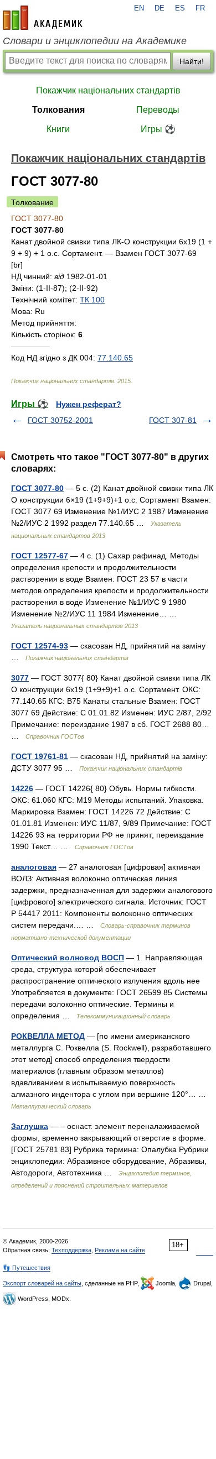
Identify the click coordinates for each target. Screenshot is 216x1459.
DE (159, 8)
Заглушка (29, 1126)
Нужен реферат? (88, 404)
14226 (22, 788)
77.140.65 (115, 357)
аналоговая (33, 866)
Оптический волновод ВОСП (67, 957)
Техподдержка (71, 1250)
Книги (58, 129)
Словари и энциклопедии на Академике (95, 40)
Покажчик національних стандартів (108, 90)
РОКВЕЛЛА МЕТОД (48, 1036)
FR (200, 8)
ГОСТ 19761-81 (39, 756)
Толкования (58, 109)
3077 (20, 677)
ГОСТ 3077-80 (37, 488)
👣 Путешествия (26, 1267)
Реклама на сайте (120, 1250)
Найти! (191, 61)
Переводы (157, 109)
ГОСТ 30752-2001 (60, 420)
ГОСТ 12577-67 (39, 555)
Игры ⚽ (158, 129)
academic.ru (43, 18)
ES (180, 8)
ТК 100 (92, 299)
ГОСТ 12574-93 (39, 645)
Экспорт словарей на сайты (42, 1283)
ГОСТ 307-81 (173, 420)
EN (139, 8)
